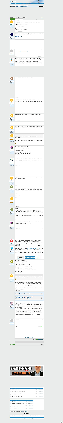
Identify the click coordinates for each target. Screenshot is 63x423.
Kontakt (16, 418)
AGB (29, 418)
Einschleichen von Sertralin (16, 389)
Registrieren (38, 3)
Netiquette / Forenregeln (33, 418)
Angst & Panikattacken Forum (17, 411)
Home (11, 3)
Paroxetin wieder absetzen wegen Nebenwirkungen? (20, 403)
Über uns (18, 418)
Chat (26, 3)
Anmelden (42, 3)
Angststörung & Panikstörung (24, 411)
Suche (21, 3)
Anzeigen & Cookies (27, 418)
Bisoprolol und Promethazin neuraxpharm (18, 391)
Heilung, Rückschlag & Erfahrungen (18, 17)
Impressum (21, 418)
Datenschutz (23, 418)
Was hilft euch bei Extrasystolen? (17, 393)
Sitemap (36, 418)
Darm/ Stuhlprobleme (15, 394)
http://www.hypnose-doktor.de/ (18, 36)
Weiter (42, 339)
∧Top (61, 422)
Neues (13, 3)
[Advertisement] (29, 171)
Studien (33, 3)
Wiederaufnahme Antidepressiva (17, 396)
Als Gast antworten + (12, 344)
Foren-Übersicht (11, 411)
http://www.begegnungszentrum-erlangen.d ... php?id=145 (34, 248)
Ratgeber (24, 3)
